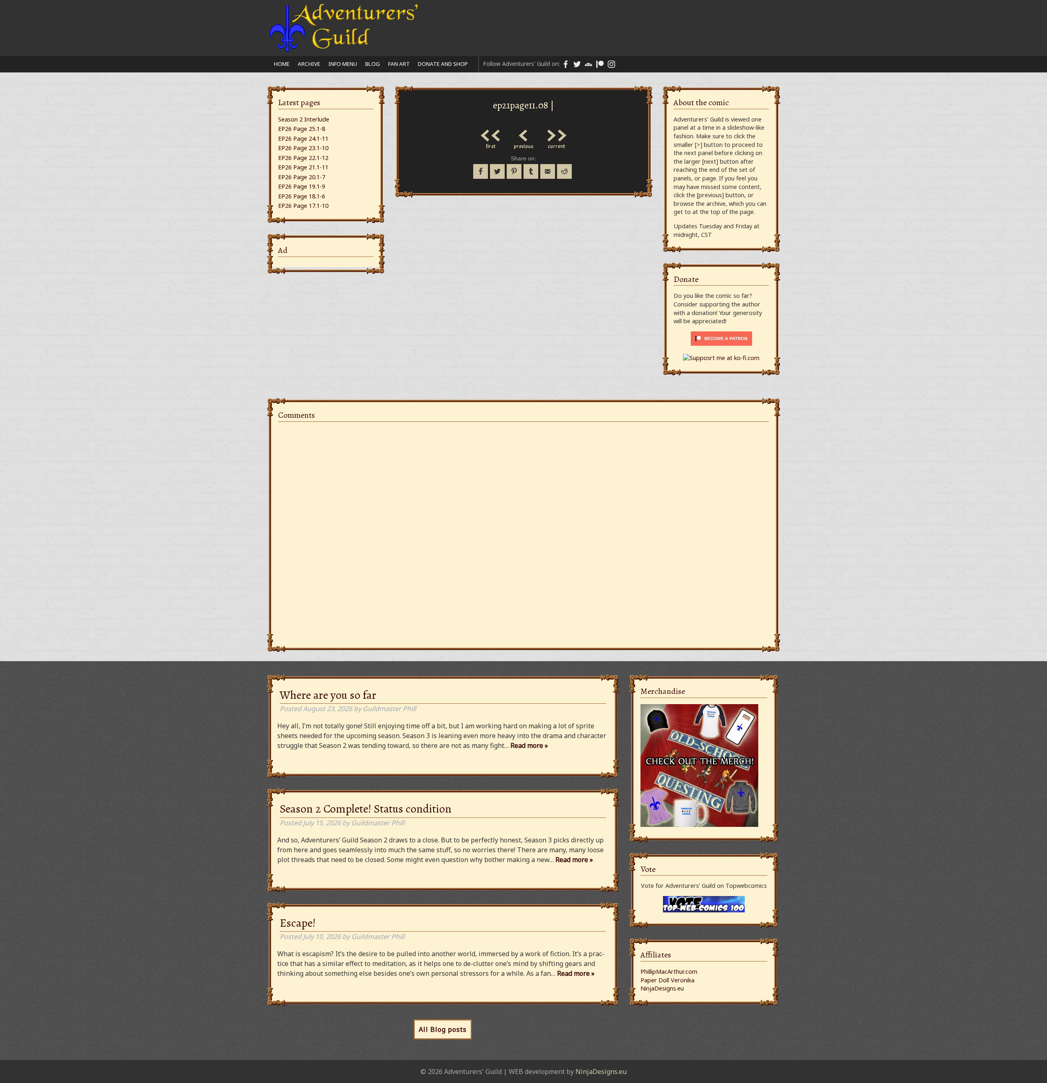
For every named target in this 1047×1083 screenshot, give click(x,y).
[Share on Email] (547, 171)
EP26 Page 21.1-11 (303, 167)
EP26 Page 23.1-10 (303, 148)
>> (556, 133)
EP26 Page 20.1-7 (301, 177)
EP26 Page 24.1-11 (303, 138)
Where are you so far (328, 695)
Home (282, 64)
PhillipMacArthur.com (668, 971)
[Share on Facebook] (480, 171)
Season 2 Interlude (303, 119)
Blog (372, 64)
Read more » (529, 745)
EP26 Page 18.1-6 (301, 196)
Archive (309, 64)
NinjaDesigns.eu (662, 988)
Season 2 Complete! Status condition (366, 809)
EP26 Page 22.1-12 (303, 158)
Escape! (298, 923)
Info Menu (342, 64)
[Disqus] (523, 530)
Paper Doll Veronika (667, 980)
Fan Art (399, 64)
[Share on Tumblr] (531, 171)
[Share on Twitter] (497, 171)
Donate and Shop (443, 64)
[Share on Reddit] (564, 171)
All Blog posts (443, 1029)
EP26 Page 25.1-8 (301, 129)
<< (490, 133)
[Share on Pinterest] (514, 171)
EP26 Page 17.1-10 (303, 205)
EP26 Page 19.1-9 (301, 186)
